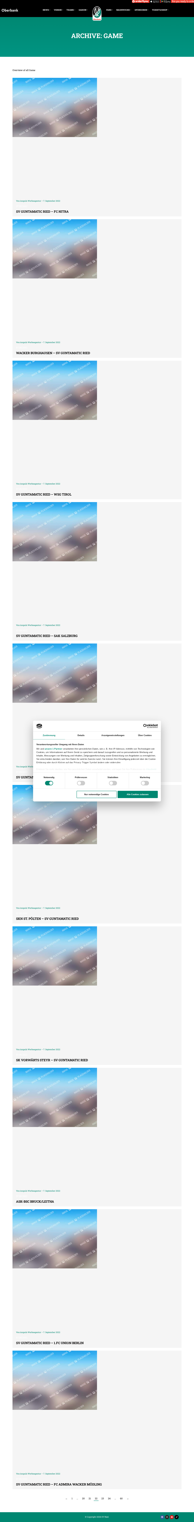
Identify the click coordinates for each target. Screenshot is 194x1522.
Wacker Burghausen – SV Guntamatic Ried (53, 353)
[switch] (81, 783)
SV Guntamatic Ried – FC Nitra (42, 211)
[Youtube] (172, 1517)
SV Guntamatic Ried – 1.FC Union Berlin (50, 1343)
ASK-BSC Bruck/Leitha (35, 1201)
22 (96, 1498)
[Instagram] (167, 1517)
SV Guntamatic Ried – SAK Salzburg (47, 636)
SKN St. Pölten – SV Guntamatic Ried (47, 919)
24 (109, 1498)
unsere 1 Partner (53, 749)
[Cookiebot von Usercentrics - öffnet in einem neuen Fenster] (145, 726)
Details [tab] (81, 735)
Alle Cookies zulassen (138, 794)
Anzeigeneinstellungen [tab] (112, 735)
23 (102, 1498)
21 (90, 1498)
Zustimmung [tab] (49, 735)
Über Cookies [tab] (145, 735)
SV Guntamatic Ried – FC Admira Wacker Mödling (59, 1484)
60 (121, 1498)
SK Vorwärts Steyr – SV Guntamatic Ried (52, 1060)
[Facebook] (162, 1517)
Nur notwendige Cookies (96, 794)
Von (28, 200)
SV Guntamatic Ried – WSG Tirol (43, 494)
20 (83, 1498)
